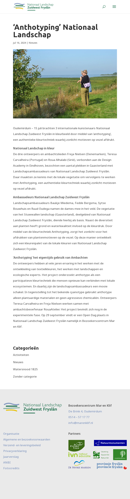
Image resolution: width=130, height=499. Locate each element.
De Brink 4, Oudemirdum (85, 411)
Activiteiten (21, 355)
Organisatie (11, 434)
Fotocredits (11, 468)
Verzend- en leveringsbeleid (22, 445)
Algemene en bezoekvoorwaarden (26, 439)
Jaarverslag (11, 457)
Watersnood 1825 (25, 369)
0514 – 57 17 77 (79, 417)
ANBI (7, 462)
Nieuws (33, 42)
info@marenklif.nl (80, 423)
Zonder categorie (25, 376)
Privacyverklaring (15, 451)
